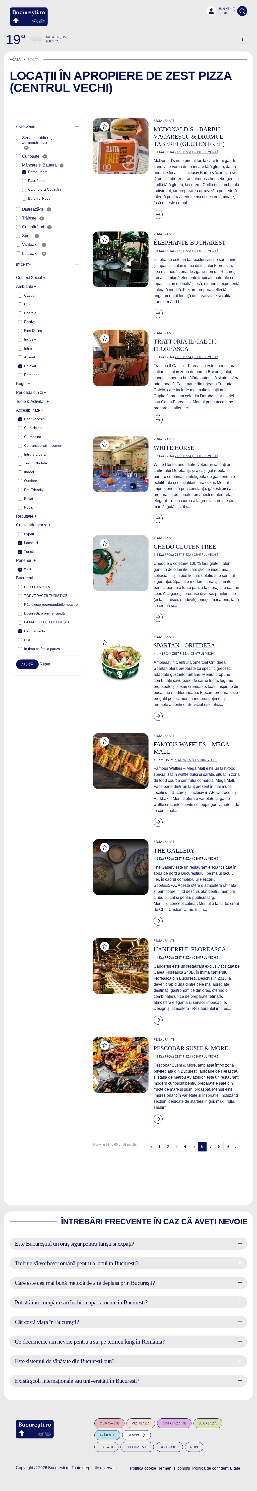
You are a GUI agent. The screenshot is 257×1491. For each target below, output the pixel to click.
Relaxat (30, 366)
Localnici (31, 543)
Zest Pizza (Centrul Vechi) (196, 152)
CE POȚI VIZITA (37, 587)
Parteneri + (26, 560)
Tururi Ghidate (35, 463)
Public (29, 507)
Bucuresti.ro (59, 1468)
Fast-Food (36, 181)
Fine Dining (33, 330)
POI (27, 640)
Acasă (15, 59)
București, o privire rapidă (44, 613)
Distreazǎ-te (33, 209)
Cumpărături (33, 227)
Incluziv (30, 339)
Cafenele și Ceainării (44, 189)
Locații (106, 1447)
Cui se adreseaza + (33, 525)
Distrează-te (174, 1423)
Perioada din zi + (31, 392)
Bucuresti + (26, 578)
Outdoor (30, 481)
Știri (194, 1447)
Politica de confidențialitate (216, 1468)
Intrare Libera (35, 454)
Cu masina (32, 437)
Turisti (29, 551)
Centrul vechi (34, 631)
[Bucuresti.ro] (29, 16)
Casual (29, 295)
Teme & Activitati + (32, 401)
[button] (220, 11)
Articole (169, 1447)
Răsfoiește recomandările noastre (51, 604)
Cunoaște (30, 156)
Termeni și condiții (174, 1468)
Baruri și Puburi (40, 198)
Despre (134, 1435)
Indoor (29, 472)
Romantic (31, 375)
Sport (27, 236)
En (244, 39)
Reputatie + (26, 516)
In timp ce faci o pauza (42, 649)
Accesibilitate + (29, 410)
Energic (30, 313)
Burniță (52, 41)
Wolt (27, 569)
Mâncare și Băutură (39, 165)
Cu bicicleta (33, 428)
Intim (28, 348)
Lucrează (30, 253)
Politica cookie (143, 1468)
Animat (29, 357)
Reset (45, 664)
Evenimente (137, 1447)
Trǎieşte (29, 218)
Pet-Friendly (33, 490)
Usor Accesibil (35, 419)
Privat (28, 498)
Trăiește (107, 1435)
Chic (27, 304)
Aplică (27, 664)
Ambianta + (26, 286)
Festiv (29, 322)
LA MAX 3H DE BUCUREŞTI (46, 622)
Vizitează (30, 244)
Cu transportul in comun (43, 446)
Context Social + (30, 277)
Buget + (23, 383)
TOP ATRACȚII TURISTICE (46, 596)
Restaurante (38, 172)
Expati (29, 534)
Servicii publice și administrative (37, 140)
